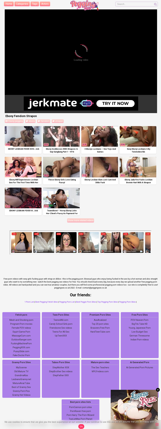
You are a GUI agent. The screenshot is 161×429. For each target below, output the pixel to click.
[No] (157, 424)
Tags (34, 3)
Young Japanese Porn (140, 328)
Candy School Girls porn (60, 324)
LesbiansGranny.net (21, 379)
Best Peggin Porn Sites (86, 302)
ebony (31, 121)
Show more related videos (81, 220)
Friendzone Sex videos (61, 328)
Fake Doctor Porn (21, 355)
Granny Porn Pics (21, 391)
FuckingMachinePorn (21, 343)
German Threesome (140, 335)
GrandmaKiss (21, 375)
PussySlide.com (21, 351)
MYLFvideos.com (100, 371)
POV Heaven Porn (139, 320)
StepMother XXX (61, 367)
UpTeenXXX (61, 335)
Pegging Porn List (67, 302)
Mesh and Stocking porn (21, 320)
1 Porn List (29, 302)
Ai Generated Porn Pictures (139, 367)
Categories (22, 3)
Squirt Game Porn (21, 331)
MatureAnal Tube (21, 383)
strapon (59, 121)
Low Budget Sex (140, 331)
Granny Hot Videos (21, 395)
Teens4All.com (60, 320)
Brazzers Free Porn (100, 328)
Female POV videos (21, 328)
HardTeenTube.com (100, 331)
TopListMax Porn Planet (80, 419)
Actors (45, 3)
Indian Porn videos (140, 339)
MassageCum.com (21, 335)
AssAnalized (100, 320)
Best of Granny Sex (21, 387)
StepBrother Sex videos (60, 371)
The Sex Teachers (100, 367)
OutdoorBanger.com (21, 339)
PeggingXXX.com (21, 347)
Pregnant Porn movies (21, 324)
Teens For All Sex (60, 331)
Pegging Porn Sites (127, 302)
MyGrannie (21, 367)
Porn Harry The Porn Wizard (80, 415)
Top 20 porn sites (100, 324)
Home (9, 3)
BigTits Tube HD (139, 324)
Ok (81, 426)
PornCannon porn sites (80, 407)
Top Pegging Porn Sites (107, 302)
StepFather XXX (61, 375)
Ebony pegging (15, 121)
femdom (45, 121)
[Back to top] (151, 415)
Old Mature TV (21, 371)
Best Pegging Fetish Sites (46, 302)
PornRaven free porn (80, 411)
